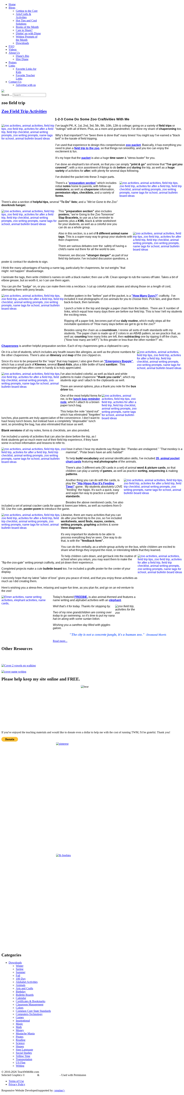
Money (20, 1030)
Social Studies (24, 1052)
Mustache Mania (25, 1033)
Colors (19, 1007)
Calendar (21, 998)
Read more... (60, 640)
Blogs (12, 7)
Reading (20, 1039)
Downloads (22, 43)
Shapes (20, 1046)
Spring (19, 969)
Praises (13, 62)
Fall (18, 975)
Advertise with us (26, 84)
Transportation (24, 1059)
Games (20, 1017)
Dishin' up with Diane (28, 33)
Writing (20, 1065)
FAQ (11, 46)
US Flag (20, 1062)
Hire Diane (22, 59)
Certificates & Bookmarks (30, 1001)
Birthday (21, 991)
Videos (13, 49)
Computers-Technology (29, 1014)
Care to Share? (24, 30)
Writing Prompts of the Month (26, 38)
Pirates (19, 1036)
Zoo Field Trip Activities (24, 111)
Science (20, 1043)
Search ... (6, 94)
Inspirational (23, 1020)
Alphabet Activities (27, 981)
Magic (19, 1023)
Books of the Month (27, 26)
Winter (19, 965)
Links (12, 65)
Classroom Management (29, 1004)
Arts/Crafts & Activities (23, 16)
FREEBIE (80, 596)
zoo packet (133, 144)
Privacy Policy (17, 1084)
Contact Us (15, 81)
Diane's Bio (22, 55)
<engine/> (59, 1090)
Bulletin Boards (25, 994)
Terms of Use (16, 1081)
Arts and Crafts (24, 988)
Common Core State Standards (33, 1010)
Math (19, 1027)
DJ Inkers (31, 1075)
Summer (20, 972)
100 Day (21, 978)
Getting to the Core (27, 10)
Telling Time (23, 1056)
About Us (14, 52)
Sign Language (24, 1049)
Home (12, 4)
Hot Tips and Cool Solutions (26, 22)
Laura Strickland (49, 1075)
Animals (20, 985)
